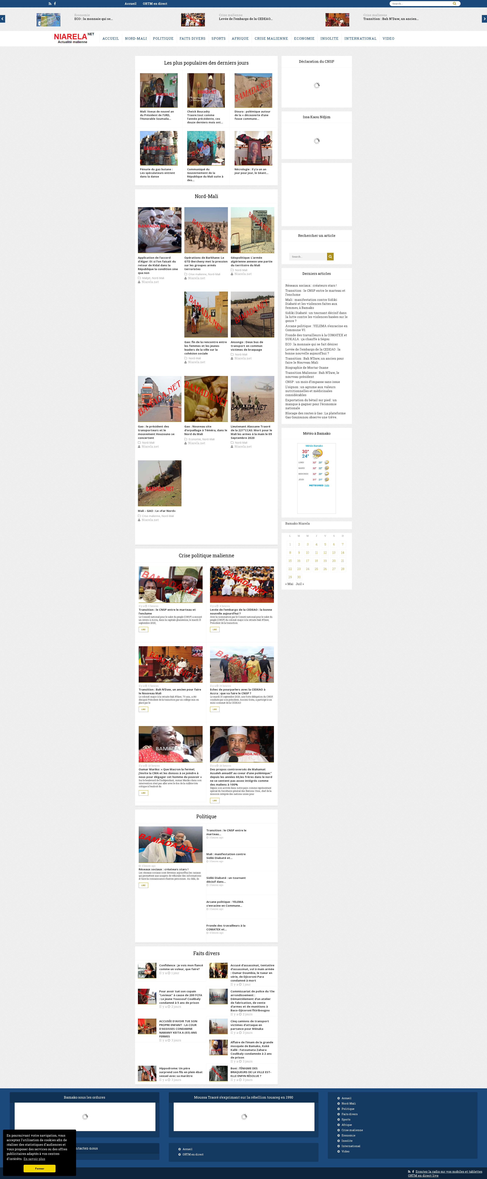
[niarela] (74, 44)
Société (369, 15)
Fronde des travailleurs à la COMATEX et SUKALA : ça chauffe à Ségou (316, 337)
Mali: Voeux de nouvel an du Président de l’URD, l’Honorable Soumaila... (157, 115)
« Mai (289, 584)
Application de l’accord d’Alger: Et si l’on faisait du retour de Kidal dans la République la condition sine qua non (158, 265)
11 (316, 552)
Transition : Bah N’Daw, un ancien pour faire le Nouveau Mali (314, 360)
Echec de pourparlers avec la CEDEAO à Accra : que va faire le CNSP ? (237, 691)
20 (334, 561)
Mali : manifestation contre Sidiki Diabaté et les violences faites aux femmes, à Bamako (311, 304)
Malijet (146, 278)
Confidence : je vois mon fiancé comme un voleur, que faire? (181, 967)
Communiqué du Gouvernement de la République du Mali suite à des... (205, 174)
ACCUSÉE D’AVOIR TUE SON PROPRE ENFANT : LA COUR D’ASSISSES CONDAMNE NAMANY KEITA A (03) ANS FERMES (178, 1028)
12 (325, 552)
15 (290, 561)
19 (325, 561)
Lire (143, 629)
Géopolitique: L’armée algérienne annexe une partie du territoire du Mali (251, 261)
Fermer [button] (39, 1168)
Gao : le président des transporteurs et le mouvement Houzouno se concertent (156, 432)
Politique (163, 38)
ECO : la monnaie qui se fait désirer (311, 344)
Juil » (300, 584)
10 (307, 552)
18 (316, 561)
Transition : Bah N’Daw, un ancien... (102, 19)
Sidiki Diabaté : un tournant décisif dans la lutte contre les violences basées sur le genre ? (316, 317)
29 (290, 577)
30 (299, 577)
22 (290, 569)
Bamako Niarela (297, 523)
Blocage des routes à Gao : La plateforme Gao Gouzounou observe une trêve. (315, 415)
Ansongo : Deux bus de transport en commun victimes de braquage (247, 345)
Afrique (240, 38)
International (361, 38)
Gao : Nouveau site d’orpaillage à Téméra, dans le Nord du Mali (205, 430)
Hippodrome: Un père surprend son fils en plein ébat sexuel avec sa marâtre (181, 1072)
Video (388, 38)
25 (316, 569)
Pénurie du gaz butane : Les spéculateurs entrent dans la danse (157, 172)
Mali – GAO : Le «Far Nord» (157, 511)
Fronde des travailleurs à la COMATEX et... (225, 927)
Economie (304, 38)
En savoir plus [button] (34, 1159)
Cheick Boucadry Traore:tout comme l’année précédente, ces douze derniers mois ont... (205, 117)
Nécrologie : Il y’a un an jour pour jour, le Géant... (251, 171)
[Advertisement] (316, 194)
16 (298, 561)
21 (342, 561)
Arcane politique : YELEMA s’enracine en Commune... (224, 903)
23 (299, 569)
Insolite (330, 38)
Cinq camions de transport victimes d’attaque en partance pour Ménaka (250, 1025)
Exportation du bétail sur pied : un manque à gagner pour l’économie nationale (311, 404)
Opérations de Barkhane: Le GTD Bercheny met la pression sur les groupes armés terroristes (206, 263)
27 (334, 569)
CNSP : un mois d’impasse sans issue (312, 382)
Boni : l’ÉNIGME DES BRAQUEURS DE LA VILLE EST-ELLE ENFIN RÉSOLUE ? (251, 1072)
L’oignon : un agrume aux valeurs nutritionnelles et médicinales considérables (310, 391)
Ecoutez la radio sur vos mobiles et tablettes (449, 1171)
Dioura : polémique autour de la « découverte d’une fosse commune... (252, 115)
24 (307, 569)
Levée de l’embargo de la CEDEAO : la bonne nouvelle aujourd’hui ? (312, 351)
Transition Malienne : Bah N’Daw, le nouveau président (312, 375)
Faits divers (193, 38)
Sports (219, 38)
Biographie (227, 15)
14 (342, 552)
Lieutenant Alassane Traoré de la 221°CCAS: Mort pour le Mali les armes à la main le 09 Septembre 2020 (251, 432)
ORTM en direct (155, 4)
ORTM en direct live (423, 1175)
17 (307, 561)
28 (342, 569)
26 (325, 569)
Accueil (130, 4)
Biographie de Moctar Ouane (241, 19)
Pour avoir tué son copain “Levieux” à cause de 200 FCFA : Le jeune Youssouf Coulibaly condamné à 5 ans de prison (180, 997)
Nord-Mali (136, 38)
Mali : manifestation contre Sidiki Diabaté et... (226, 856)
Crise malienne (86, 15)
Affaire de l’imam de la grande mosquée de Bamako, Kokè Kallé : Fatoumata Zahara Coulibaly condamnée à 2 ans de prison (252, 1049)
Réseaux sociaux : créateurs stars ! (390, 19)
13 (333, 552)
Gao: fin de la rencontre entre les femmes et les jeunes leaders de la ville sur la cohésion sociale (205, 347)
